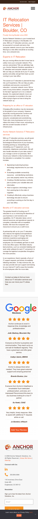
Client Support (31, 2)
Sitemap (7, 460)
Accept (19, 515)
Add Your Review (19, 429)
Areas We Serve (26, 458)
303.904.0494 (23, 2)
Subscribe (14, 509)
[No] (35, 514)
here (31, 512)
